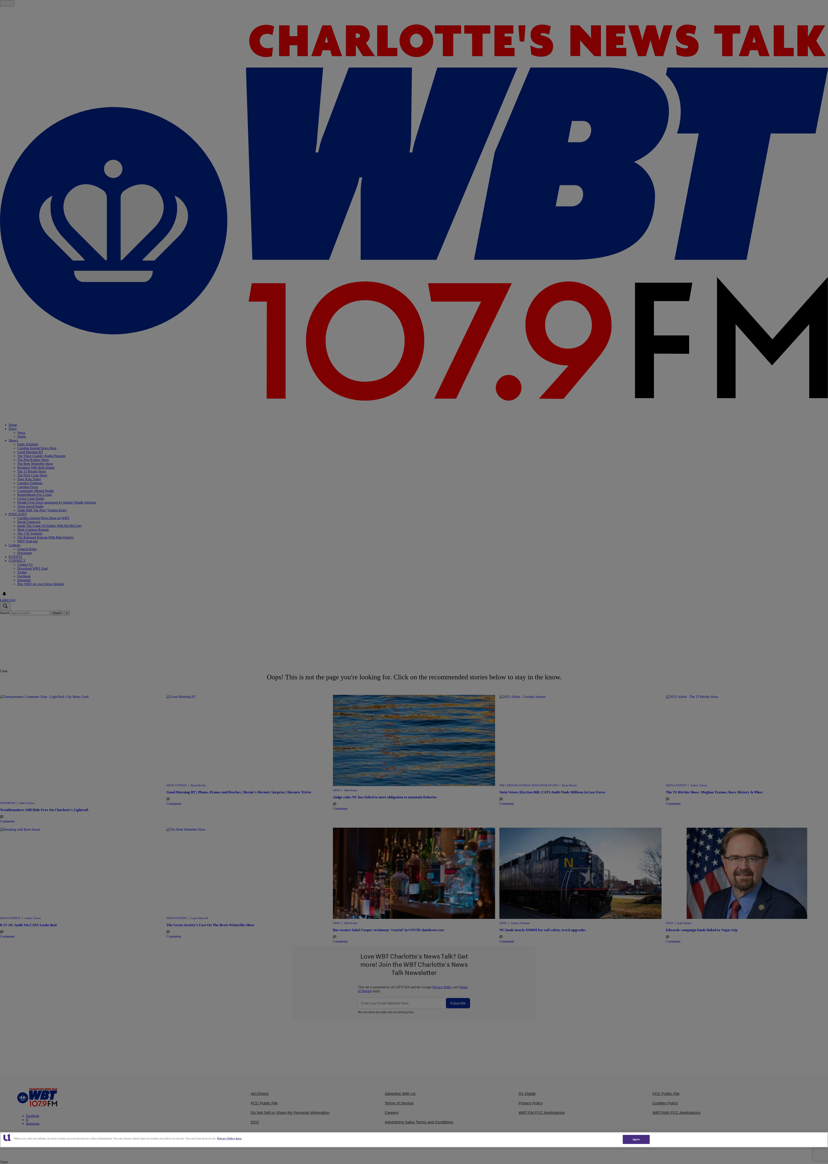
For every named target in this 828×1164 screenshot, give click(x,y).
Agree (636, 1139)
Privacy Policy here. (229, 1138)
